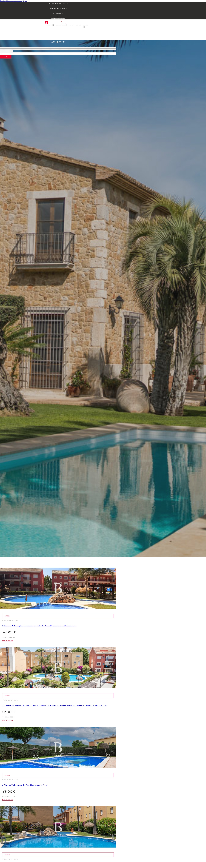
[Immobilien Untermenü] (53, 25)
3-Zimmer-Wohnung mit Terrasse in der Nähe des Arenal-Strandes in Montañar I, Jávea (39, 626)
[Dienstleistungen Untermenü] (66, 25)
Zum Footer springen (21, 1)
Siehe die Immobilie (7, 640)
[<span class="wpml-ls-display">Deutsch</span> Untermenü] (83, 27)
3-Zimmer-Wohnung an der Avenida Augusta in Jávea (24, 785)
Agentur (71, 25)
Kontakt (78, 25)
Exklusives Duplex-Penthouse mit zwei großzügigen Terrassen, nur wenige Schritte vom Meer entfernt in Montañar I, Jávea (54, 705)
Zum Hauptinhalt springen (7, 1)
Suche (5, 56)
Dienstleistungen (61, 25)
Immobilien (49, 25)
